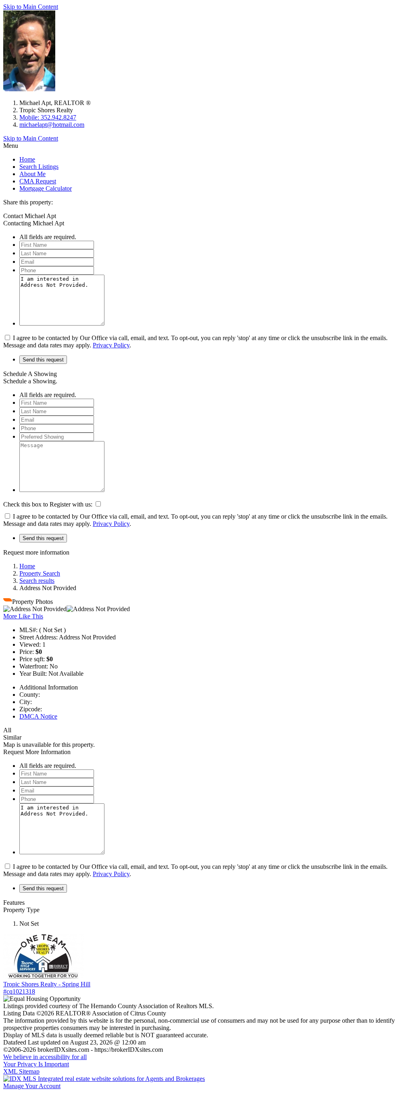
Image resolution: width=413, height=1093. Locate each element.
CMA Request (37, 181)
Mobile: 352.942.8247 (47, 117)
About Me (32, 173)
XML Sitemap (21, 1071)
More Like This (23, 616)
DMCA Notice (38, 716)
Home (27, 159)
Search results (36, 580)
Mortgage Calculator (45, 188)
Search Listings (38, 166)
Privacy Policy (111, 345)
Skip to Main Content (30, 6)
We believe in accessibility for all (45, 1056)
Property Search (39, 573)
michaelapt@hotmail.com (51, 124)
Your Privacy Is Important (36, 1064)
